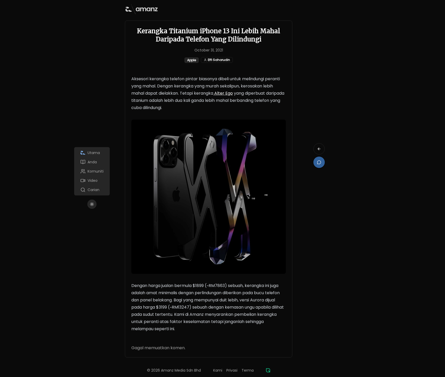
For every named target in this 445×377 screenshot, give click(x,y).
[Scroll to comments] (319, 162)
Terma (248, 370)
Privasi (231, 370)
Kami (217, 370)
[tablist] (92, 171)
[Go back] (319, 149)
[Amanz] (268, 370)
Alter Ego (223, 93)
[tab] (92, 152)
